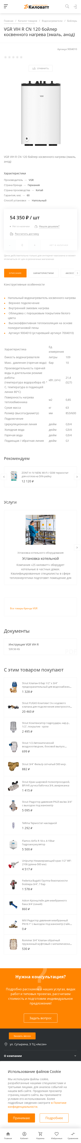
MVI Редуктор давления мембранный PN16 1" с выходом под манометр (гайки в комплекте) (47, 924)
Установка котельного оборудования (40, 552)
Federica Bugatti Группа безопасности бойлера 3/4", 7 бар (45, 882)
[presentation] (77, 273)
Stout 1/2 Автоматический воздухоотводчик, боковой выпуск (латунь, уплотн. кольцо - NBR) (43, 746)
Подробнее (54, 1118)
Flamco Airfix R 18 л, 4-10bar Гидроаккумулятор (38, 842)
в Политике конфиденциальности (37, 1105)
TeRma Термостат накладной (39, 823)
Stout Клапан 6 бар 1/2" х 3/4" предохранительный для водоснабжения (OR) (47, 686)
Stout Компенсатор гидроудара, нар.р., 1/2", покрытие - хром (46, 724)
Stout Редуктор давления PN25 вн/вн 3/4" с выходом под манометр (47, 803)
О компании (13, 1056)
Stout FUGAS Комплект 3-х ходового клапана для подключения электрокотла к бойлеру (46, 706)
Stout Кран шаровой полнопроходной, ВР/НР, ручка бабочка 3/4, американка (46, 783)
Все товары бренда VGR (23, 608)
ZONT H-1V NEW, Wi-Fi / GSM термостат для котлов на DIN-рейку (45, 474)
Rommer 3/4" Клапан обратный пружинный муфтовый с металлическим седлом (47, 943)
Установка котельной (40, 558)
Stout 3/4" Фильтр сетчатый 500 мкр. (44, 764)
